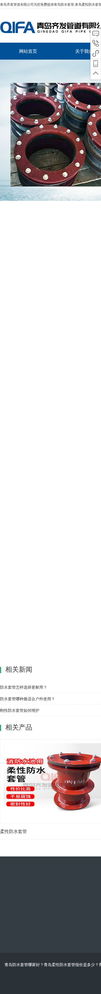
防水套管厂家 (81, 680)
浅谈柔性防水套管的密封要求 (41, 674)
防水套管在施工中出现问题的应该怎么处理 (53, 667)
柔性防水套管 (31, 680)
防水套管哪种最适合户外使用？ (27, 698)
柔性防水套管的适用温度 (38, 236)
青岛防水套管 (64, 4)
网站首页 (28, 51)
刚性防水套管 (56, 680)
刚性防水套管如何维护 (19, 710)
